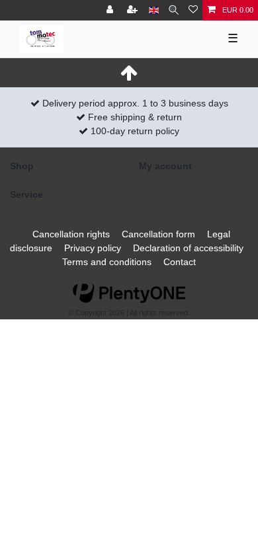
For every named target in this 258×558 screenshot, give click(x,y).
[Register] (133, 10)
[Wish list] (193, 10)
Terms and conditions (106, 262)
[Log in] (111, 10)
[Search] (173, 10)
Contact (179, 262)
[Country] (153, 10)
